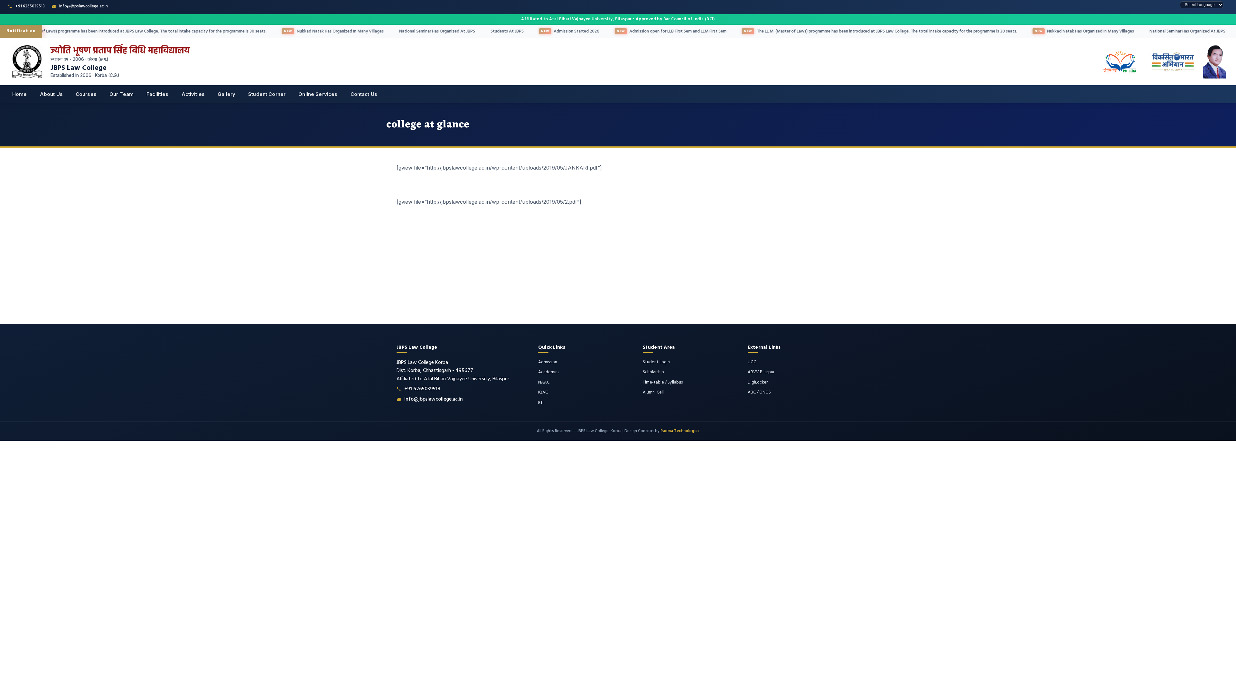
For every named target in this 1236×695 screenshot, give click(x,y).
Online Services (317, 94)
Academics (548, 372)
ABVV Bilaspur (761, 372)
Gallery (226, 94)
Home (19, 94)
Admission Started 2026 (549, 31)
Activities (193, 94)
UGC (752, 362)
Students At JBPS (480, 31)
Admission (547, 362)
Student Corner (267, 94)
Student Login (656, 362)
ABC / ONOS (759, 392)
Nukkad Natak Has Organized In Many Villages (313, 31)
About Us (51, 94)
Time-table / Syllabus (663, 382)
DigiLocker (758, 382)
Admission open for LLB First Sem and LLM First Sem (650, 31)
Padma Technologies (679, 431)
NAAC (543, 382)
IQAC (543, 392)
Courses (86, 94)
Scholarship (653, 372)
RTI (541, 402)
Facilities (157, 94)
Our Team (121, 94)
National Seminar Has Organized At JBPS (410, 31)
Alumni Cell (653, 392)
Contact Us (364, 94)
